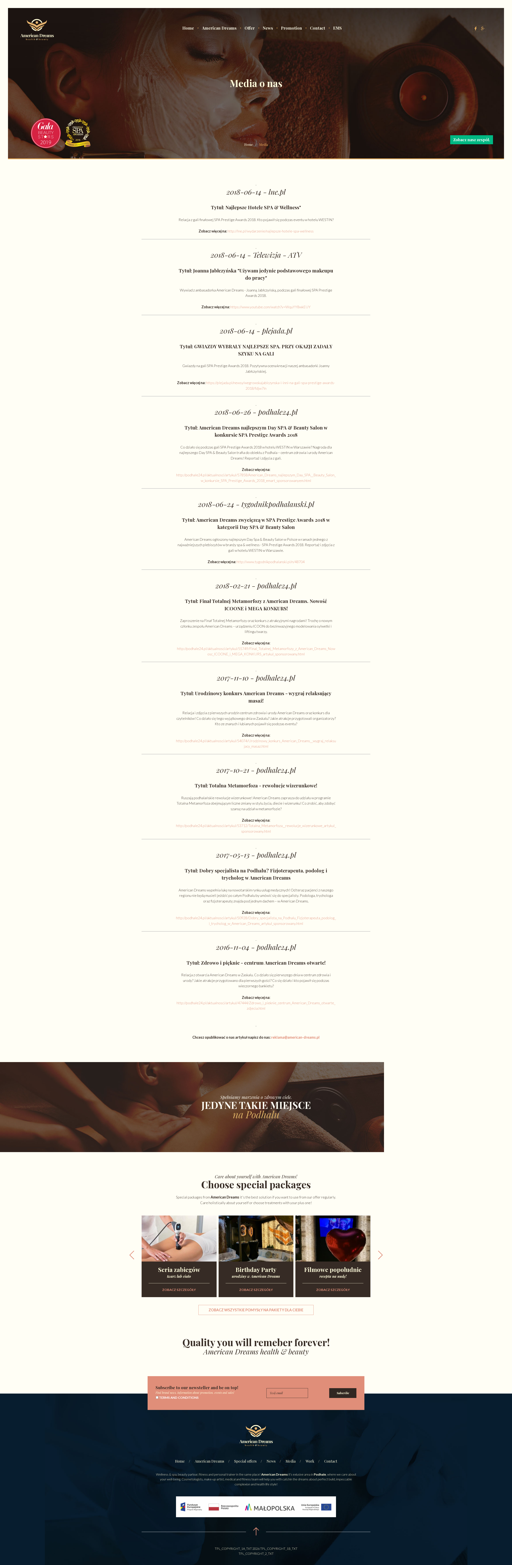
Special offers (245, 1461)
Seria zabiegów (179, 1272)
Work (310, 1461)
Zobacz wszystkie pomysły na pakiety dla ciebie (256, 1310)
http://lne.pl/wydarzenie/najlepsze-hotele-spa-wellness (271, 231)
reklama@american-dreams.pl (295, 1037)
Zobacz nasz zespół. (471, 139)
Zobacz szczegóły (179, 1290)
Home (188, 28)
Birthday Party (256, 1272)
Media (291, 1461)
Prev (131, 1255)
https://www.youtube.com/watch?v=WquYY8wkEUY (270, 307)
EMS (337, 28)
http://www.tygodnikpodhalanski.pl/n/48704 (271, 562)
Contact (317, 28)
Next (380, 1255)
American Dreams (219, 28)
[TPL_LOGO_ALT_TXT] (37, 30)
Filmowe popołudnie (333, 1272)
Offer (250, 28)
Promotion (291, 28)
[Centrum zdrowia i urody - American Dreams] (256, 1436)
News (268, 28)
